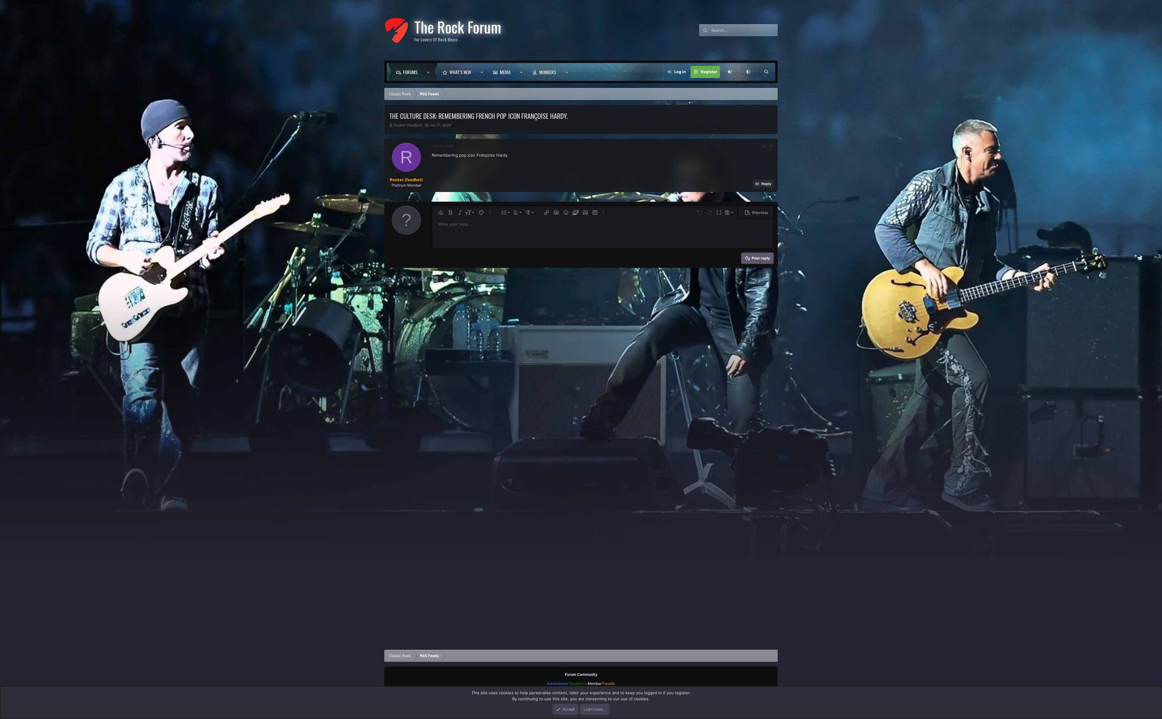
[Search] (766, 72)
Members (547, 72)
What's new (460, 72)
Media (505, 72)
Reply (766, 183)
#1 (772, 146)
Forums (410, 72)
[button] (430, 72)
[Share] (763, 146)
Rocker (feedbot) (408, 125)
